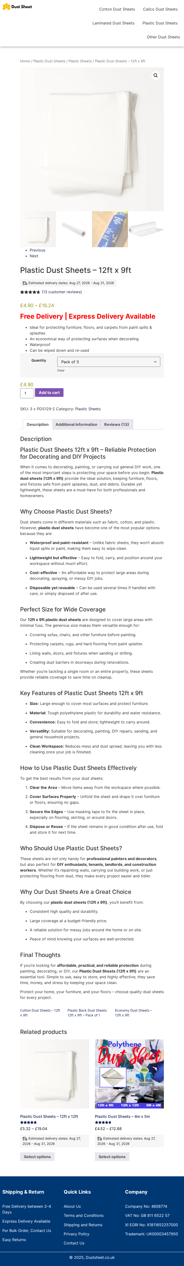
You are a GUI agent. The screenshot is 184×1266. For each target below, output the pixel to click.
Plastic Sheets (80, 61)
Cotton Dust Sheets (117, 9)
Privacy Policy (76, 1233)
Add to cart (49, 392)
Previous (37, 250)
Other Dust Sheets (163, 37)
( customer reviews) (62, 291)
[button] (155, 75)
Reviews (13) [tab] (116, 424)
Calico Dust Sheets (160, 9)
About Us (72, 1206)
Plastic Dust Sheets (160, 23)
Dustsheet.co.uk (100, 1257)
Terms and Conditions (84, 1215)
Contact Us (74, 1243)
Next (34, 255)
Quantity (38, 360)
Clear (60, 370)
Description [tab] (38, 424)
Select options (37, 1156)
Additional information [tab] (76, 424)
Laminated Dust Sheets (113, 23)
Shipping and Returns (83, 1224)
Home (25, 61)
